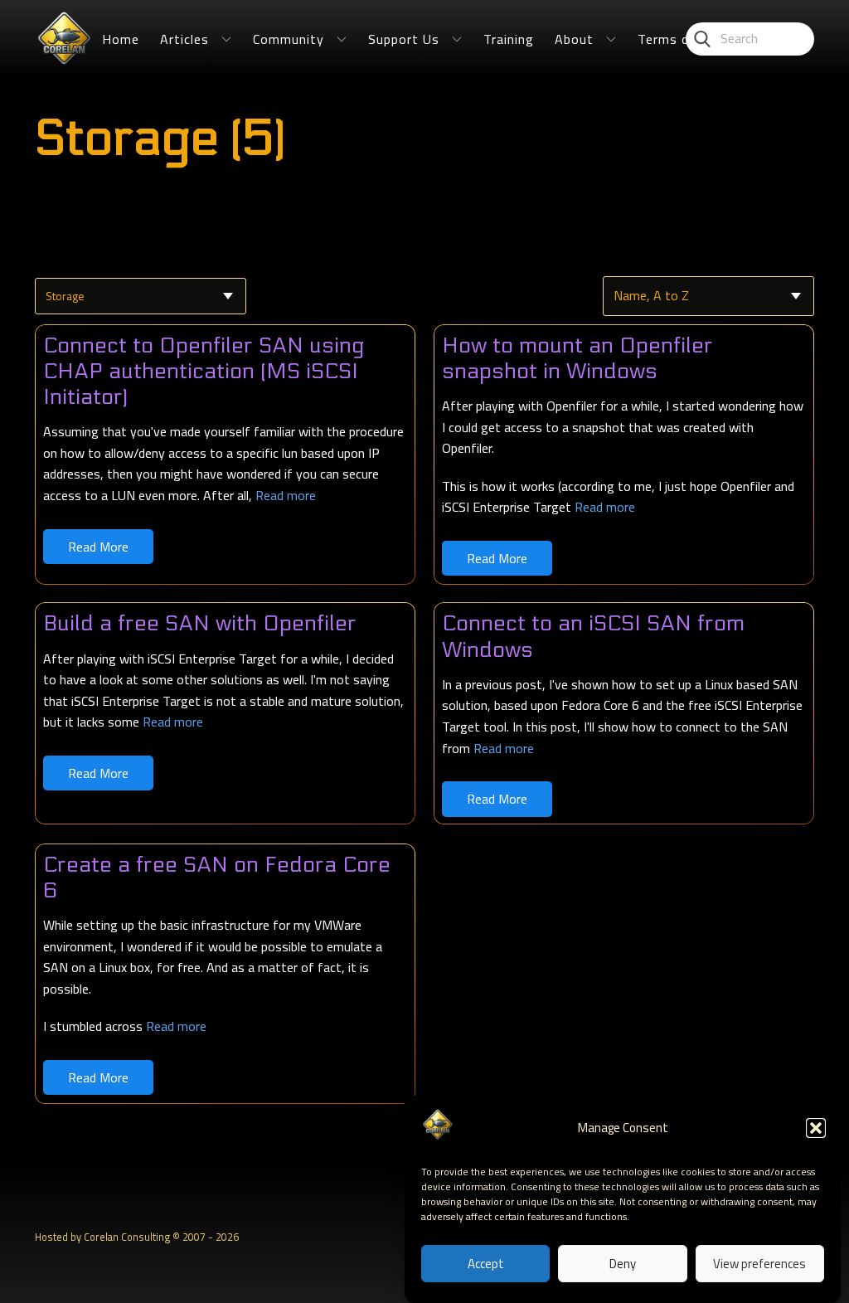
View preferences (759, 1263)
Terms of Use (681, 39)
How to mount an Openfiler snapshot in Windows (577, 358)
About (574, 39)
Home (120, 39)
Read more (285, 495)
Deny (622, 1263)
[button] (816, 1128)
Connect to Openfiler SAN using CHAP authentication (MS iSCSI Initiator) (204, 371)
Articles (184, 39)
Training (508, 39)
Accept (486, 1263)
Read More (98, 547)
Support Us (403, 39)
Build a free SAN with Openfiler (200, 623)
